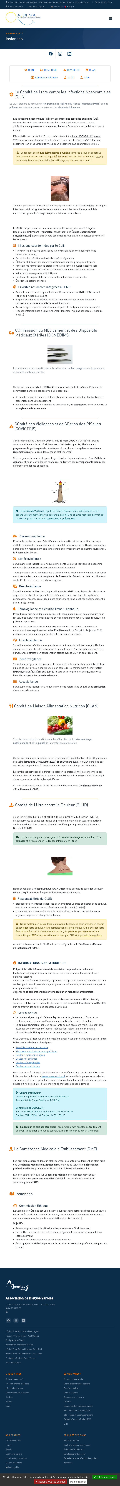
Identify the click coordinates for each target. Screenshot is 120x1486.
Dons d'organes (71, 1392)
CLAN (92, 69)
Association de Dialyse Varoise (19, 1344)
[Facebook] (50, 53)
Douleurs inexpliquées (28, 1062)
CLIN (31, 69)
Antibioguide (13, 1467)
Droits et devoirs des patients (77, 1383)
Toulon (9, 1445)
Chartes (67, 1401)
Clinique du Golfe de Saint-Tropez (21, 1358)
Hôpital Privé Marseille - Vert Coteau (22, 1336)
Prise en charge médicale (17, 1383)
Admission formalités (73, 1379)
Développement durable (74, 1454)
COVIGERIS (73, 69)
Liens (8, 1406)
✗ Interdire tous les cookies (50, 1481)
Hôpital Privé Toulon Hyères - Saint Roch (24, 1349)
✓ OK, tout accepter (105, 1477)
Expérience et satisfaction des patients (81, 1458)
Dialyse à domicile (14, 1462)
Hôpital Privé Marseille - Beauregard (22, 1331)
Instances (68, 1462)
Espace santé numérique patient (78, 1406)
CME (86, 77)
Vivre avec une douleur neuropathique (36, 1051)
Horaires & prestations (16, 1458)
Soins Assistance (13, 1362)
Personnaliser (78, 1481)
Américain (58, 6)
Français (70, 6)
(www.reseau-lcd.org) (53, 1076)
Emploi (9, 1401)
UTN (66, 1424)
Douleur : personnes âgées (30, 1054)
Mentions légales (37, 6)
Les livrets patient (14, 1454)
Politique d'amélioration (74, 1449)
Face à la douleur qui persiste (32, 1047)
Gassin (9, 1449)
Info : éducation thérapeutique (77, 1410)
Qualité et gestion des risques (77, 1445)
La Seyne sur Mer (13, 1440)
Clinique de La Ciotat (15, 1340)
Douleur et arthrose (26, 1058)
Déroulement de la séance (17, 1392)
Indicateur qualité (71, 1440)
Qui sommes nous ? (14, 1379)
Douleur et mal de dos (28, 1066)
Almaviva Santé (15, 6)
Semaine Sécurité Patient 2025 (77, 1419)
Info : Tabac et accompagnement (78, 1415)
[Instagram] (60, 53)
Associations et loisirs (74, 1397)
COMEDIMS (50, 69)
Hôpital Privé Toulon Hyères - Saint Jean (24, 1353)
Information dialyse (14, 1388)
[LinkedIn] (69, 53)
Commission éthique (46, 77)
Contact (9, 1397)
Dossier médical (71, 1388)
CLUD (70, 77)
